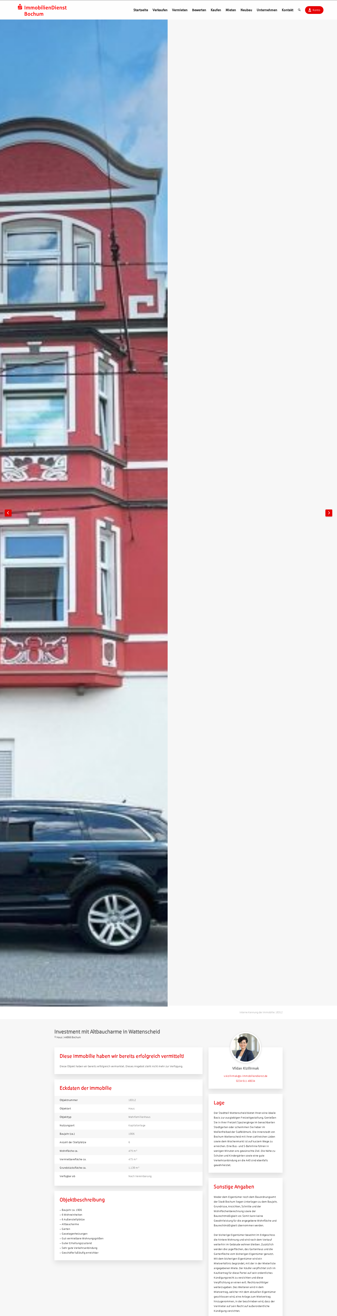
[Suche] (299, 10)
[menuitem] (140, 10)
